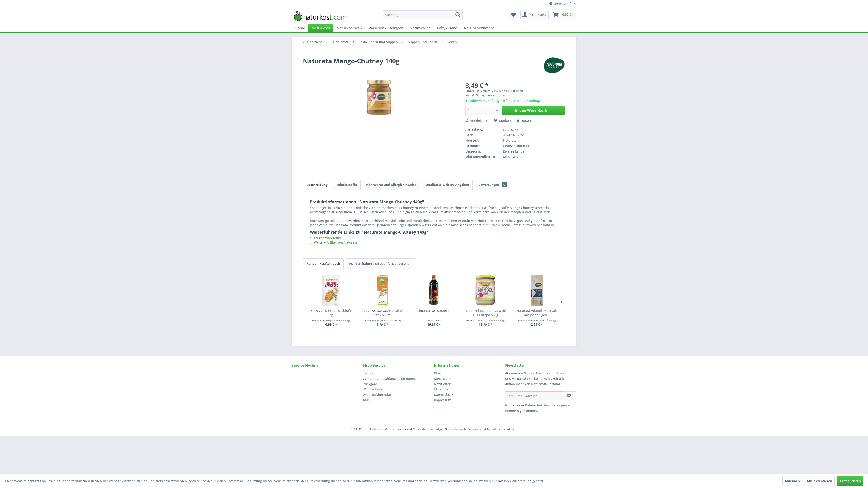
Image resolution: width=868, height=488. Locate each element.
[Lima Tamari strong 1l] (434, 290)
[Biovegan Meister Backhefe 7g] (331, 290)
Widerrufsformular (377, 394)
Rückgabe (370, 384)
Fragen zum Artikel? (328, 238)
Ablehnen (792, 481)
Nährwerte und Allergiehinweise (391, 185)
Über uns (441, 389)
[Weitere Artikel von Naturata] (554, 65)
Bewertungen (491, 185)
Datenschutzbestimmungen (546, 405)
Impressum (442, 400)
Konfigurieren (850, 481)
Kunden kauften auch (323, 263)
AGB (366, 400)
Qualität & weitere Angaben (447, 185)
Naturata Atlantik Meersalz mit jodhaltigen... (537, 312)
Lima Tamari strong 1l (434, 310)
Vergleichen (478, 120)
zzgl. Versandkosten (493, 95)
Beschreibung (317, 185)
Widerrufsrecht (374, 389)
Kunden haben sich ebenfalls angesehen (380, 263)
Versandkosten (423, 429)
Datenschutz (443, 394)
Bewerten (528, 120)
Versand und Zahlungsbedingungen (390, 378)
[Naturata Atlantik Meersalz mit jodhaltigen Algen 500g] (536, 290)
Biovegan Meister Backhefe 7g (331, 312)
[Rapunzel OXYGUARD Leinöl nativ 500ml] (382, 290)
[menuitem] (423, 14)
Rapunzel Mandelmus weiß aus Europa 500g (485, 312)
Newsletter (442, 384)
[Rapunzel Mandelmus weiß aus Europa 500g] (485, 290)
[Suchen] (458, 14)
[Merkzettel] (513, 14)
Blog (437, 373)
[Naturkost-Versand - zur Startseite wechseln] (320, 15)
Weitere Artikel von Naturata (335, 242)
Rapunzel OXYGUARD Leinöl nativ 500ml (382, 312)
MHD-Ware (442, 378)
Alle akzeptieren (819, 481)
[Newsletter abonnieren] (569, 395)
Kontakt (369, 373)
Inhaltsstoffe (347, 185)
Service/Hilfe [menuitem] (562, 4)
